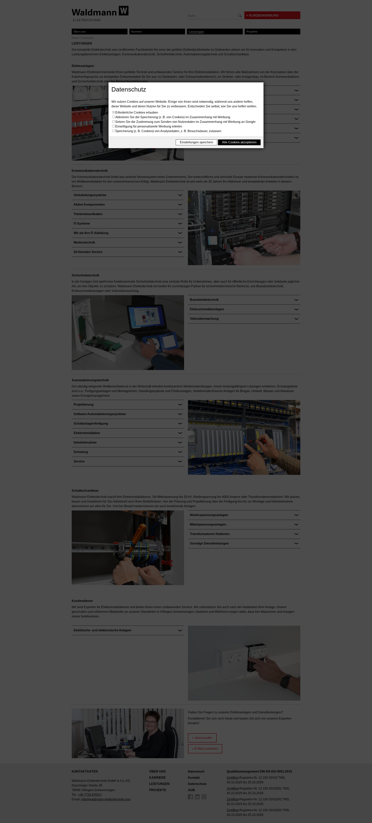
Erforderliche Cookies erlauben (136, 112)
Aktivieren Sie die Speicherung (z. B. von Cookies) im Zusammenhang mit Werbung (172, 117)
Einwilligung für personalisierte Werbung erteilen (148, 126)
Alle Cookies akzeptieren (239, 142)
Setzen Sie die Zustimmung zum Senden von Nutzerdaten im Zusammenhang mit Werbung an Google (185, 121)
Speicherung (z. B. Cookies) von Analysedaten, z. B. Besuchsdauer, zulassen (168, 131)
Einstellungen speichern (196, 142)
